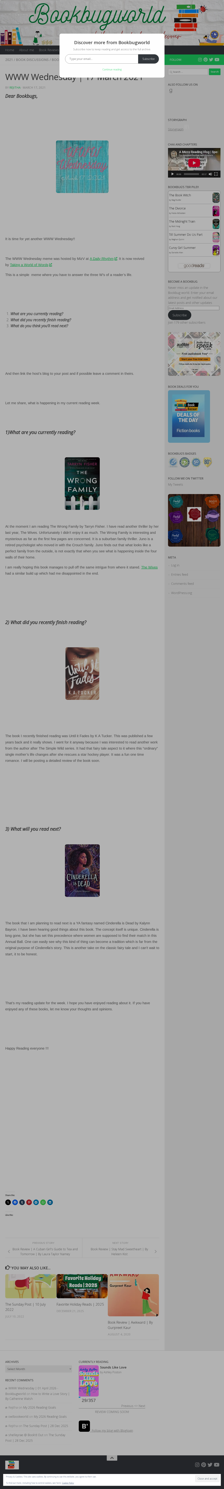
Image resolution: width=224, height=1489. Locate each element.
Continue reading (112, 69)
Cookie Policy (68, 1482)
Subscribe (148, 59)
